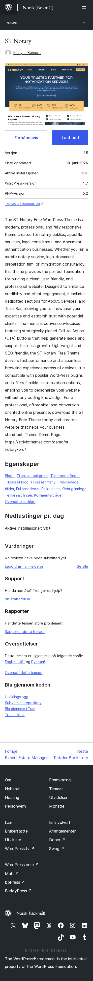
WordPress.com (22, 864)
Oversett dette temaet (23, 672)
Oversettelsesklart (20, 502)
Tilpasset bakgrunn (32, 476)
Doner (57, 839)
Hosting (12, 797)
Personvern (15, 806)
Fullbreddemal (27, 489)
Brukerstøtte (16, 831)
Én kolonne (50, 489)
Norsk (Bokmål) (31, 913)
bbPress (15, 882)
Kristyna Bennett (27, 52)
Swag (56, 848)
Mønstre (56, 806)
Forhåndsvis (26, 137)
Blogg (10, 476)
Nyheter (12, 788)
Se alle (82, 566)
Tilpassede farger (65, 476)
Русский (38, 662)
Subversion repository (23, 703)
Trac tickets (15, 714)
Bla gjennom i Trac (20, 709)
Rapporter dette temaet (25, 631)
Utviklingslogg (16, 697)
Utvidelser (58, 797)
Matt (12, 873)
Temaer (11, 22)
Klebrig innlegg (74, 489)
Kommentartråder (48, 495)
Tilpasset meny (43, 482)
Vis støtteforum (17, 599)
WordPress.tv (19, 848)
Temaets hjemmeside (22, 203)
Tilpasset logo (17, 482)
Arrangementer (62, 831)
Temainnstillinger (18, 495)
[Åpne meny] (85, 7)
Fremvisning (60, 779)
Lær (8, 822)
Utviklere (13, 839)
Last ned (70, 137)
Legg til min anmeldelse (24, 566)
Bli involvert (59, 822)
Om (8, 779)
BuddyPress (18, 890)
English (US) (15, 662)
